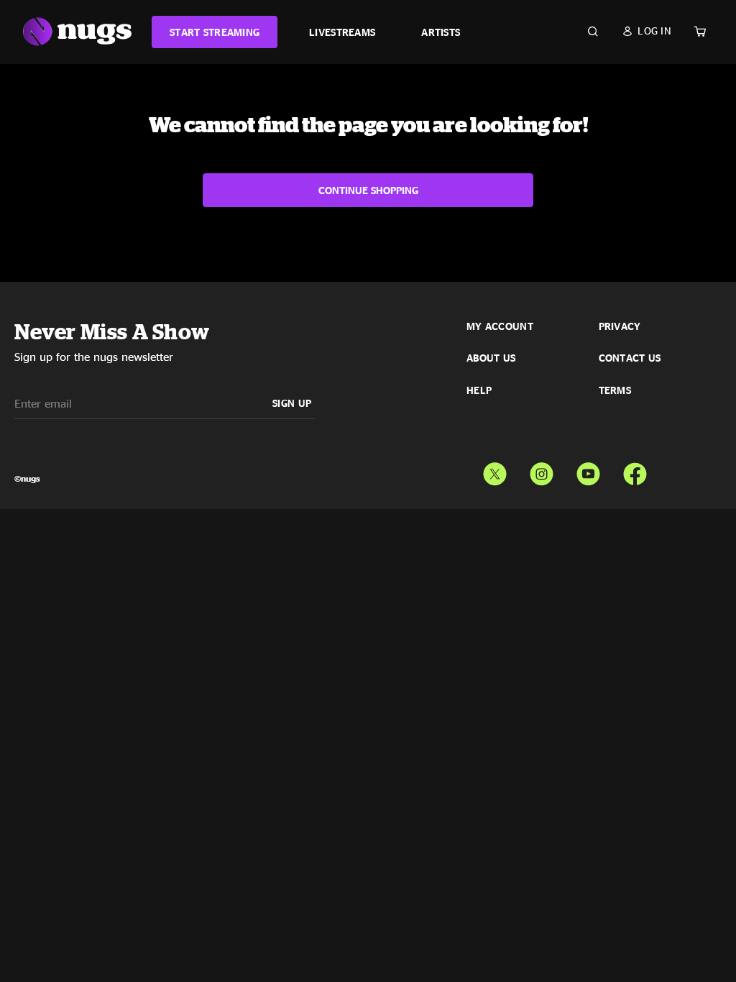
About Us (490, 358)
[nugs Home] (77, 32)
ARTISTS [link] (440, 32)
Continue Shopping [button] (368, 190)
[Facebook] (635, 471)
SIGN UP (291, 403)
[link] (214, 32)
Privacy (620, 326)
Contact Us (630, 358)
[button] (646, 31)
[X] (495, 471)
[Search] (593, 31)
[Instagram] (541, 471)
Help (479, 390)
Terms (615, 390)
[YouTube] (588, 471)
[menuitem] (214, 32)
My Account (499, 326)
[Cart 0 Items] (700, 31)
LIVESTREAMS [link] (342, 32)
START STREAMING (214, 32)
